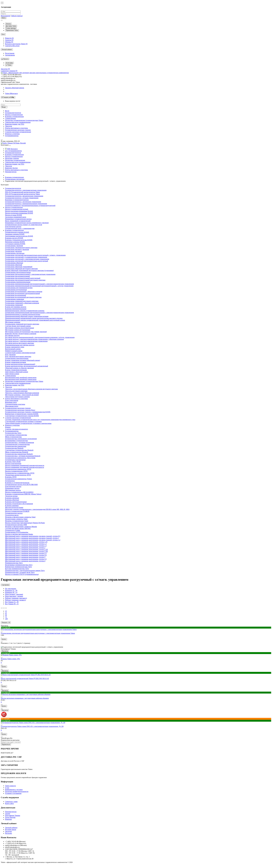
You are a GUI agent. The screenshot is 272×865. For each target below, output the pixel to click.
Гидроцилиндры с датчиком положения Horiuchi (22, 456)
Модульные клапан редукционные (17, 330)
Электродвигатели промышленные (18, 122)
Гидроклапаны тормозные (14, 299)
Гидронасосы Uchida (12, 530)
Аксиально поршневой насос (15, 217)
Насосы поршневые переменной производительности (24, 465)
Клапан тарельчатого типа (14, 347)
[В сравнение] (2, 669)
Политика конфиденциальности (16, 791)
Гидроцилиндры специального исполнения (21, 439)
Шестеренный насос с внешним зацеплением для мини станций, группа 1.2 (32, 540)
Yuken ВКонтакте (11, 93)
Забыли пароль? (17, 16)
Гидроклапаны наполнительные (16, 358)
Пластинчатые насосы (13, 226)
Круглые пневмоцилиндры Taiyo (17, 569)
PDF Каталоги (12, 149)
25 (6, 613)
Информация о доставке (14, 789)
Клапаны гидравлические (14, 116)
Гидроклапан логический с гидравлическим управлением (26, 257)
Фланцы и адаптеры (12, 134)
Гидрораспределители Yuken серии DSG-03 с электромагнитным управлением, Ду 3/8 (32, 726)
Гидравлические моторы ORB (16, 525)
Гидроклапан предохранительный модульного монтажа (25, 280)
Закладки (8, 831)
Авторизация (10, 55)
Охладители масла (11, 515)
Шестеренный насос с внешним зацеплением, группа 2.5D (26, 551)
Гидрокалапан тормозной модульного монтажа (22, 324)
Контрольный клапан (13, 349)
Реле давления (10, 354)
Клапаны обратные (12, 500)
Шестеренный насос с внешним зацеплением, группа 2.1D (26, 549)
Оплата (8, 24)
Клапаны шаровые (12, 505)
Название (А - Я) (11, 590)
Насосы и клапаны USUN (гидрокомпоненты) (22, 574)
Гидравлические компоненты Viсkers (18, 479)
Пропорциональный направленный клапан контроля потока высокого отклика (33, 318)
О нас (7, 788)
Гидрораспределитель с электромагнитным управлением (25, 190)
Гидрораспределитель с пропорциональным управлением (26, 203)
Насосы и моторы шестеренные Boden (19, 534)
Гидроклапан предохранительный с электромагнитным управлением (30, 274)
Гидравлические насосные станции (18, 130)
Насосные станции (12, 158)
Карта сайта (9, 803)
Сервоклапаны (10, 118)
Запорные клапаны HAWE (14, 234)
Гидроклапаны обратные (14, 263)
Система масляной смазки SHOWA (18, 528)
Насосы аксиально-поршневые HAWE (19, 211)
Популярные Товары (12, 815)
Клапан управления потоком (15, 362)
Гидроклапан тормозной (14, 305)
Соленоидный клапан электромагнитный (20, 353)
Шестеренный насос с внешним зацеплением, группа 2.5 (26, 553)
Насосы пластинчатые (13, 463)
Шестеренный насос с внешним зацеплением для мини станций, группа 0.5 (32, 536)
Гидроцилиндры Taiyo (13, 433)
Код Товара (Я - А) (12, 604)
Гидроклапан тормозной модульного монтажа (21, 301)
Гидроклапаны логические (14, 253)
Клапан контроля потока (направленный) (20, 364)
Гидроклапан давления (13, 251)
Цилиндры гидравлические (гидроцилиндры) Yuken (24, 120)
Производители (10, 172)
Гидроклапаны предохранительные (18, 272)
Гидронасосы (10, 481)
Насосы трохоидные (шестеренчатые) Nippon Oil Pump (25, 523)
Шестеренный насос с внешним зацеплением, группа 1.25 (26, 542)
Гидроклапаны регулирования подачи (19, 288)
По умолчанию (10, 588)
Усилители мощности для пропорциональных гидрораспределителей (30, 205)
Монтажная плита (11, 406)
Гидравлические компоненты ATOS (18, 469)
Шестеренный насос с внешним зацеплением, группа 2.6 (26, 555)
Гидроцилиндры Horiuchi (14, 448)
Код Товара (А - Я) (12, 602)
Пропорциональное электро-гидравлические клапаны (24, 311)
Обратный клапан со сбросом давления (19, 368)
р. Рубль (8, 65)
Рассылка (8, 833)
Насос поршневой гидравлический (17, 221)
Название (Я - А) (11, 592)
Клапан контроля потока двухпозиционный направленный (26, 366)
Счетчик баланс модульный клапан (18, 326)
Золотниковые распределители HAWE (19, 236)
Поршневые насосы (12, 488)
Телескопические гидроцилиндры (17, 444)
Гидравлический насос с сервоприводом (19, 228)
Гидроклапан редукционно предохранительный (22, 293)
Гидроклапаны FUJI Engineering (16, 532)
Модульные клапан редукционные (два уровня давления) (26, 332)
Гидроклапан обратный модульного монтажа (21, 268)
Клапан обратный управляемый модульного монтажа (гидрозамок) (29, 270)
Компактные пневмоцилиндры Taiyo (18, 567)
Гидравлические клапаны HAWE (17, 232)
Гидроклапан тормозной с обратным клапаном (22, 303)
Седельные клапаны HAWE (15, 244)
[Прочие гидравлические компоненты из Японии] (13, 143)
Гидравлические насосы (14, 513)
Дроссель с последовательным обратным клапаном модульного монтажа (31, 389)
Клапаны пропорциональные (15, 309)
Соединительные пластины (15, 404)
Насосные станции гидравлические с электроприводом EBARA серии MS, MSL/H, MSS (37, 509)
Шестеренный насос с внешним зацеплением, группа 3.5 (26, 559)
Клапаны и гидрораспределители (17, 483)
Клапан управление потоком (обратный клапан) (22, 360)
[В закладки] (2, 704)
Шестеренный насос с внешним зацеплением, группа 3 (25, 557)
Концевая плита (11, 402)
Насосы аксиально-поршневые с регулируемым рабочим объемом (25, 698)
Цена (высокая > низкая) (14, 596)
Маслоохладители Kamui (14, 507)
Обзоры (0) (9, 42)
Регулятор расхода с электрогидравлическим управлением (26, 341)
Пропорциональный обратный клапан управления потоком (26, 316)
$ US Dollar (9, 63)
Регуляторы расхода (12, 335)
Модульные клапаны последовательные (19, 328)
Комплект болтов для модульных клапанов (20, 333)
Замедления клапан (12, 374)
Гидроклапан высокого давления (17, 249)
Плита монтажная (11, 400)
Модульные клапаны (12, 322)
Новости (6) (9, 38)
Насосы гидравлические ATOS (16, 471)
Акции (7, 813)
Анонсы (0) (9, 40)
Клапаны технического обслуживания (19, 504)
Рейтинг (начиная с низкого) (15, 600)
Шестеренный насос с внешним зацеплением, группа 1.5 (26, 546)
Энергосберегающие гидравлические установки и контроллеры (28, 423)
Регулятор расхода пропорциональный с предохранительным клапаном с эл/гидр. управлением (39, 337)
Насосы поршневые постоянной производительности (24, 467)
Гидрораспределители (13, 113)
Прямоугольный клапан (13, 351)
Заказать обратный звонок (14, 88)
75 (6, 617)
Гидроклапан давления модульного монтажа (21, 247)
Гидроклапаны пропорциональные (17, 282)
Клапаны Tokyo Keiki (13, 461)
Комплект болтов (11, 168)
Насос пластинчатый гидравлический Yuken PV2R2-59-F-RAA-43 (25, 678)
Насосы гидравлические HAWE (16, 209)
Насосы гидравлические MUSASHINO (19, 492)
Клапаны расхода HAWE (14, 238)
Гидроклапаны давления (14, 246)
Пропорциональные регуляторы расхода (19, 345)
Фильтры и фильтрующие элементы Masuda (21, 526)
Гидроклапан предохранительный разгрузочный (22, 278)
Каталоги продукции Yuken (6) (16, 44)
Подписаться (6, 744)
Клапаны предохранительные (16, 502)
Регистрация (5, 16)
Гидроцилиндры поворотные (15, 446)
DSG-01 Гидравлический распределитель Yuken (22, 192)
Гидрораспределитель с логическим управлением (23, 202)
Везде (7, 111)
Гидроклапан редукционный (15, 295)
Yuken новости (10, 786)
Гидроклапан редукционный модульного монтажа (23, 297)
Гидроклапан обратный (13, 265)
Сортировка (5, 585)
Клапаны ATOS (10, 477)
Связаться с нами (11, 801)
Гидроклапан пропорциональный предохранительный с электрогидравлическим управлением (39, 284)
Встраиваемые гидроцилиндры (16, 440)
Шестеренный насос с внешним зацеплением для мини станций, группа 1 (32, 538)
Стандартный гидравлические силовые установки (23, 421)
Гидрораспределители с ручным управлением (21, 198)
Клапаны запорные (12, 498)
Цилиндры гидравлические (15, 160)
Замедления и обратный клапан (16, 372)
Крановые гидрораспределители (17, 200)
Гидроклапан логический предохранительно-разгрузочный (26, 261)
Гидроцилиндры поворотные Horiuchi (19, 454)
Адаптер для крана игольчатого (16, 429)
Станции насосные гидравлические (18, 132)
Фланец (8, 427)
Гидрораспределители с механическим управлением (24, 196)
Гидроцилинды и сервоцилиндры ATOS (19, 473)
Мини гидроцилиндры (13, 437)
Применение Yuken (12, 30)
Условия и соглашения (13, 793)
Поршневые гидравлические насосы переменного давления (27, 223)
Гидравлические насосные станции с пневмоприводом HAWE (27, 412)
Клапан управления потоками (16, 370)
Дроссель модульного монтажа (16, 391)
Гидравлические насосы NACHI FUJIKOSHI (21, 484)
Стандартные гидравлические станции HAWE (22, 416)
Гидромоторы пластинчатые (15, 460)
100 (6, 619)
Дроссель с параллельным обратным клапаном (22, 393)
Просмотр (4, 626)
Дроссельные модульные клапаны (17, 397)
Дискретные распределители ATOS (18, 475)
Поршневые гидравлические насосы (18, 219)
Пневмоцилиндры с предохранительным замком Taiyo (25, 570)
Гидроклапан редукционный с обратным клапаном (23, 291)
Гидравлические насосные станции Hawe (20, 410)
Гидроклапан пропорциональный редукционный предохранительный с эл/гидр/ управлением (39, 286)
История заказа (10, 829)
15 (6, 611)
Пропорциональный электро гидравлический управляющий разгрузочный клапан (35, 320)
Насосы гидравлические (14, 115)
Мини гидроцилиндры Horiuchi (16, 452)
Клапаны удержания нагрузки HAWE (18, 240)
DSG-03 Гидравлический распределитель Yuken (22, 194)
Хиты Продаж (10, 817)
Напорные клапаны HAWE (15, 242)
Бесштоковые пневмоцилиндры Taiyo (18, 565)
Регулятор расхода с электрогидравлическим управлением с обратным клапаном (34, 339)
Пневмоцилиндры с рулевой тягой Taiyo (20, 572)
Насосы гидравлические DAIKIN (17, 511)
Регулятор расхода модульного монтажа (19, 343)
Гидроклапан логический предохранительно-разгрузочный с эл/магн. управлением (35, 255)
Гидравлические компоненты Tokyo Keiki (20, 458)
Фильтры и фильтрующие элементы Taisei (20, 517)
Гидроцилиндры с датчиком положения (19, 442)
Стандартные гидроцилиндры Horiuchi (19, 450)
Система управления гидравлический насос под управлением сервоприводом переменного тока (40, 419)
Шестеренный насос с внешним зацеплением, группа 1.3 (26, 544)
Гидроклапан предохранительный (17, 276)
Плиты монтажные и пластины (16, 128)
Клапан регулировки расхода (15, 307)
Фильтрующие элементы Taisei (16, 519)
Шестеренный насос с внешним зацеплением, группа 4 (25, 561)
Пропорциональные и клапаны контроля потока (22, 314)
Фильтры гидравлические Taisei (16, 521)
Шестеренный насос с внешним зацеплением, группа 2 (25, 547)
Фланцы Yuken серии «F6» (10, 659)
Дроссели (8, 126)
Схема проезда (11, 28)
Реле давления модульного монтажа (18, 356)
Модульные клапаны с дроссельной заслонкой (22, 395)
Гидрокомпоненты (11, 136)
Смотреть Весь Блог (12, 46)
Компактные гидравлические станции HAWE (21, 414)
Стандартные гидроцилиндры (16, 435)
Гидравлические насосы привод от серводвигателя (23, 225)
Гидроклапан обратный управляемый (18, 267)
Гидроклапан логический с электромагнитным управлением (27, 259)
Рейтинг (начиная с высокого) (16, 598)
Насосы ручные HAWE (13, 215)
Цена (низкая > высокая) (14, 594)
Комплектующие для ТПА (14, 124)
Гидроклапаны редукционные (16, 289)
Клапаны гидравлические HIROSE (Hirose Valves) (23, 494)
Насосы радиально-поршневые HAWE (19, 213)
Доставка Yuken (11, 26)
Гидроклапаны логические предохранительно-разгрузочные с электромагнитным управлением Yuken (38, 633)
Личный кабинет (11, 827)
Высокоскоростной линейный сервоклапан (20, 377)
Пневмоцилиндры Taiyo (14, 563)
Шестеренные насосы (13, 490)
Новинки (8, 819)
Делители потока (11, 496)
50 (6, 615)
